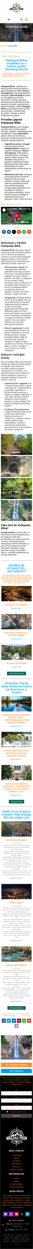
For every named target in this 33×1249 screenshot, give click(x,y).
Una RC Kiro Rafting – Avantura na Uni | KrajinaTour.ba (16, 753)
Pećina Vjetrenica (16, 605)
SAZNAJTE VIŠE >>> (16, 726)
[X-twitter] (22, 1214)
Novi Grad (16, 902)
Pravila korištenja (17, 1184)
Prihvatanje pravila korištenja (17, 1112)
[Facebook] (5, 1214)
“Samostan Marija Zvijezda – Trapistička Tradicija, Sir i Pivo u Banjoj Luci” (16, 788)
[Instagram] (11, 1214)
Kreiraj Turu (16, 1167)
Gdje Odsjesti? (16, 1164)
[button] (8, 19)
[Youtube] (16, 1214)
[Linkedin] (27, 1214)
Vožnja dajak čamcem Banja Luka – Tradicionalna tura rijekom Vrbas (16, 719)
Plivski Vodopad (16, 663)
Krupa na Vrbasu (16, 965)
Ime (16, 1090)
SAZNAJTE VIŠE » (16, 608)
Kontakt (16, 1181)
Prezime (16, 1097)
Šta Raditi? (16, 1161)
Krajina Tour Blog (16, 1170)
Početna (3, 46)
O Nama (16, 1178)
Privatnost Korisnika (17, 1187)
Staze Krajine (16, 1155)
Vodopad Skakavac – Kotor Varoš (16, 634)
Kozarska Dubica (16, 840)
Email (16, 1104)
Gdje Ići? (16, 1158)
